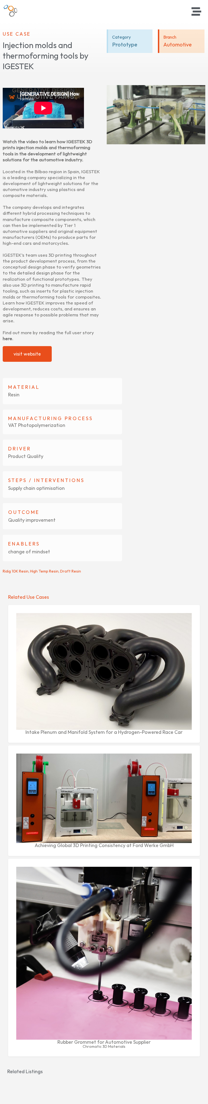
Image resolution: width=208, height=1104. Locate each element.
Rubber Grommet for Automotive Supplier (104, 1042)
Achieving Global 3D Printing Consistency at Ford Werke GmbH (104, 845)
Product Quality (25, 456)
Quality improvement (32, 520)
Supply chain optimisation (36, 488)
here (7, 338)
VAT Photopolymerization (36, 425)
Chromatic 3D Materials (104, 1046)
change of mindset (29, 551)
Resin (14, 395)
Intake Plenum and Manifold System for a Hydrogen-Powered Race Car (104, 732)
